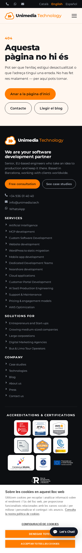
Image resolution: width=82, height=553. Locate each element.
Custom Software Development (30, 238)
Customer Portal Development (30, 282)
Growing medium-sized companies (33, 329)
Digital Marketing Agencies (28, 342)
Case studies (17, 364)
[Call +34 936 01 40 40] (7, 4)
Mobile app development (26, 257)
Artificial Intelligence (23, 225)
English (57, 4)
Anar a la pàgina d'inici (30, 94)
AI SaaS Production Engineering (31, 288)
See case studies (59, 184)
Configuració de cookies (40, 524)
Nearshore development (26, 269)
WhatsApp (17, 209)
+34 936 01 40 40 (21, 196)
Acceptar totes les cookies (40, 543)
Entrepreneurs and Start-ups (28, 323)
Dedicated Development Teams (31, 263)
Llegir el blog (51, 108)
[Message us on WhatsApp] (14, 4)
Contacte (18, 108)
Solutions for (20, 316)
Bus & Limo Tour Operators (27, 348)
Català (43, 4)
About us (15, 383)
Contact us (16, 396)
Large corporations (22, 335)
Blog (12, 377)
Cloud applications (22, 275)
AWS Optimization (22, 307)
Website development (24, 244)
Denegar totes (40, 534)
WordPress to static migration (29, 250)
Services (13, 218)
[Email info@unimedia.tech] (22, 4)
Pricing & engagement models (30, 300)
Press (12, 389)
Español (71, 4)
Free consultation (22, 184)
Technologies (18, 370)
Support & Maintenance (25, 294)
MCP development (22, 231)
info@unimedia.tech (24, 202)
